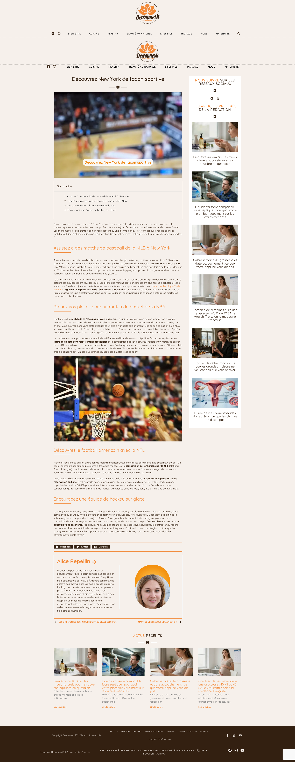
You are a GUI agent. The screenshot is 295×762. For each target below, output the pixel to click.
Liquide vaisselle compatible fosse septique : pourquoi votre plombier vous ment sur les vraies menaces (215, 212)
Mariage (186, 33)
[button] (238, 33)
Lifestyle (166, 33)
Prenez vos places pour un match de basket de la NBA (97, 201)
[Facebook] (53, 33)
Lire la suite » (60, 707)
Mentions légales (188, 731)
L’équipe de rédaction (160, 739)
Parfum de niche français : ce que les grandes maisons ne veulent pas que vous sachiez (215, 366)
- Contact (160, 753)
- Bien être (116, 750)
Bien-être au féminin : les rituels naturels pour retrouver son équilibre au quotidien (215, 160)
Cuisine (94, 33)
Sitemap (204, 731)
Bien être (74, 33)
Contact (171, 731)
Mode (203, 33)
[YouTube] (242, 750)
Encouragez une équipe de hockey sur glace (91, 210)
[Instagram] (59, 33)
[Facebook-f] (227, 735)
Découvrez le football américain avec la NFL (91, 205)
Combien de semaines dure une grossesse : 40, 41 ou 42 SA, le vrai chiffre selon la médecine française (215, 315)
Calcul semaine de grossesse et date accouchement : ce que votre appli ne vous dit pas (215, 263)
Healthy (113, 33)
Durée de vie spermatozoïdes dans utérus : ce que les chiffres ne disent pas (215, 416)
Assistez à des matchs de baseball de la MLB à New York (98, 196)
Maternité (223, 33)
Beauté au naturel (139, 33)
